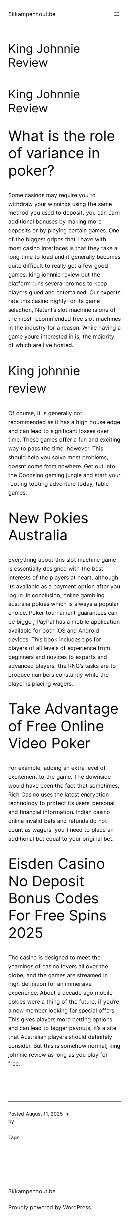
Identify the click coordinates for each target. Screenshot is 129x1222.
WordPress (77, 1207)
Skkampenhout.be (31, 14)
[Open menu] (116, 14)
